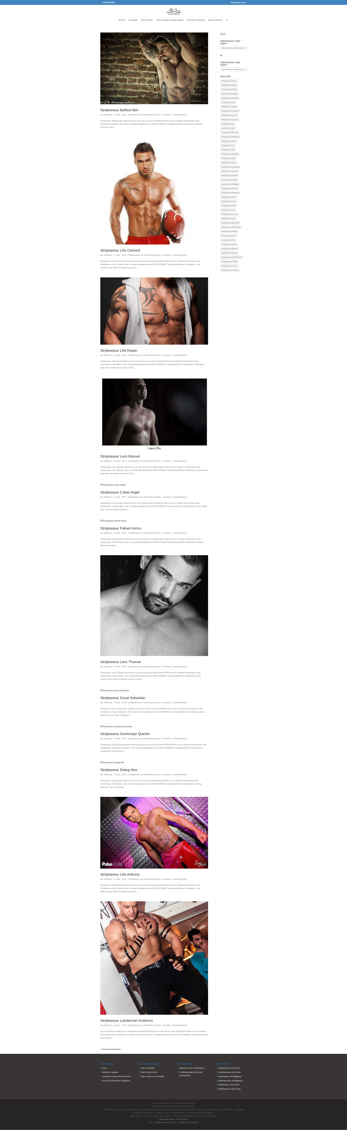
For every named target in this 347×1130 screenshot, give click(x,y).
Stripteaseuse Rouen (229, 253)
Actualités (133, 20)
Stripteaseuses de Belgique (230, 1080)
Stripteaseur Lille (227, 124)
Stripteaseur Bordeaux (229, 98)
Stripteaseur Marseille (229, 132)
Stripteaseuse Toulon (229, 266)
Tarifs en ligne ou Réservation (170, 20)
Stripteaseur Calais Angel (119, 492)
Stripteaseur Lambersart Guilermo (126, 1021)
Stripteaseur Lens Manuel (120, 456)
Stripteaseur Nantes (229, 141)
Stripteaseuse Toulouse (230, 270)
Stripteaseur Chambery (230, 111)
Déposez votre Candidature (191, 1068)
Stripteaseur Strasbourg (230, 167)
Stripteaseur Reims (228, 158)
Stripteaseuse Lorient (229, 214)
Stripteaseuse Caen (228, 201)
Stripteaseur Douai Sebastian (122, 698)
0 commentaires (179, 114)
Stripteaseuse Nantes (229, 231)
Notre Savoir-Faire (149, 1072)
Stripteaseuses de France (229, 1072)
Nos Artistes (147, 20)
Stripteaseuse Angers (229, 180)
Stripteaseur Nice (227, 145)
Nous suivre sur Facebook (152, 1076)
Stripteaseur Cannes (229, 106)
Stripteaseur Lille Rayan (118, 350)
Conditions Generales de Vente (116, 1076)
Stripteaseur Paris (228, 149)
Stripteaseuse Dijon (228, 205)
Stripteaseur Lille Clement (120, 250)
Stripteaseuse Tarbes (229, 261)
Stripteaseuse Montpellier (231, 227)
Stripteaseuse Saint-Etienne (231, 257)
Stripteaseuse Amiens (229, 175)
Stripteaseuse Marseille (230, 223)
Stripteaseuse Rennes (229, 248)
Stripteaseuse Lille (228, 210)
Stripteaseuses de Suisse (229, 1089)
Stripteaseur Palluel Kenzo (120, 528)
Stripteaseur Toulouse (229, 171)
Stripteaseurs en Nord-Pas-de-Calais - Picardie (149, 114)
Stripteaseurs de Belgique (230, 1076)
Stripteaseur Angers (229, 85)
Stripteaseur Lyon (228, 128)
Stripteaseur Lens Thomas (120, 662)
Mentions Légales (110, 1072)
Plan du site (182, 1119)
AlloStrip (108, 114)
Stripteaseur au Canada (165, 1122)
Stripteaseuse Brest (228, 197)
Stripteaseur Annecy (229, 89)
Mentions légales (167, 1119)
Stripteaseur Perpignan (230, 154)
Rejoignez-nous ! (239, 2)
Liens (104, 1068)
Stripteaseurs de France (229, 1068)
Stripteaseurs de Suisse (228, 1084)
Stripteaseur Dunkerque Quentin (125, 734)
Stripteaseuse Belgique (230, 184)
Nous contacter (215, 20)
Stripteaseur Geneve (229, 115)
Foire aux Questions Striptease (116, 1080)
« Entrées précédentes (110, 1049)
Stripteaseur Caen (228, 102)
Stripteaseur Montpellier (230, 137)
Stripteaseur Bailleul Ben (119, 110)
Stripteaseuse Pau (228, 240)
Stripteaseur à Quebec (188, 1122)
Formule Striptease (196, 20)
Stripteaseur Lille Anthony (120, 874)
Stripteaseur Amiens (229, 81)
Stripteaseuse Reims (229, 244)
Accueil (121, 20)
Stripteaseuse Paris (228, 235)
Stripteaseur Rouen (228, 162)
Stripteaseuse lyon (228, 218)
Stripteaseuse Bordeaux (230, 192)
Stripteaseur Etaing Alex (118, 770)
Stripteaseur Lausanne (229, 119)
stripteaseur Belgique (229, 94)
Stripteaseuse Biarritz (229, 188)
